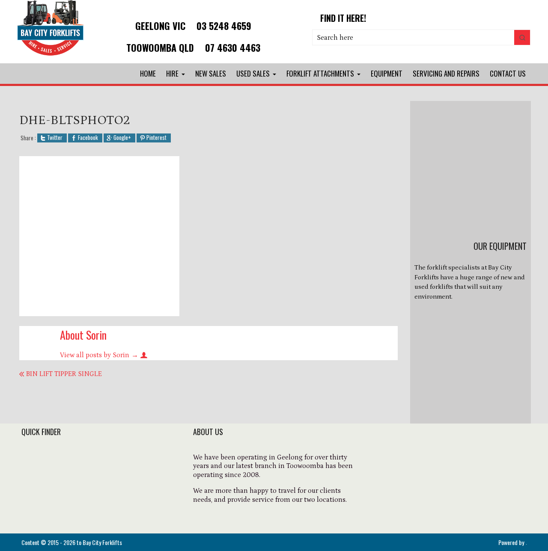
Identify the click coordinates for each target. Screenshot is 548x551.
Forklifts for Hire (49, 458)
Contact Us (508, 73)
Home (148, 73)
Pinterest (156, 137)
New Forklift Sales (51, 470)
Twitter (55, 137)
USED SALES (253, 73)
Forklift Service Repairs (60, 505)
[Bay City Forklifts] (50, 56)
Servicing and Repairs (446, 73)
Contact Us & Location (59, 516)
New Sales (210, 73)
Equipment (386, 73)
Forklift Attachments (320, 73)
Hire (172, 73)
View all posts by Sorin (99, 355)
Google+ (122, 137)
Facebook (88, 137)
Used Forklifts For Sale (59, 481)
